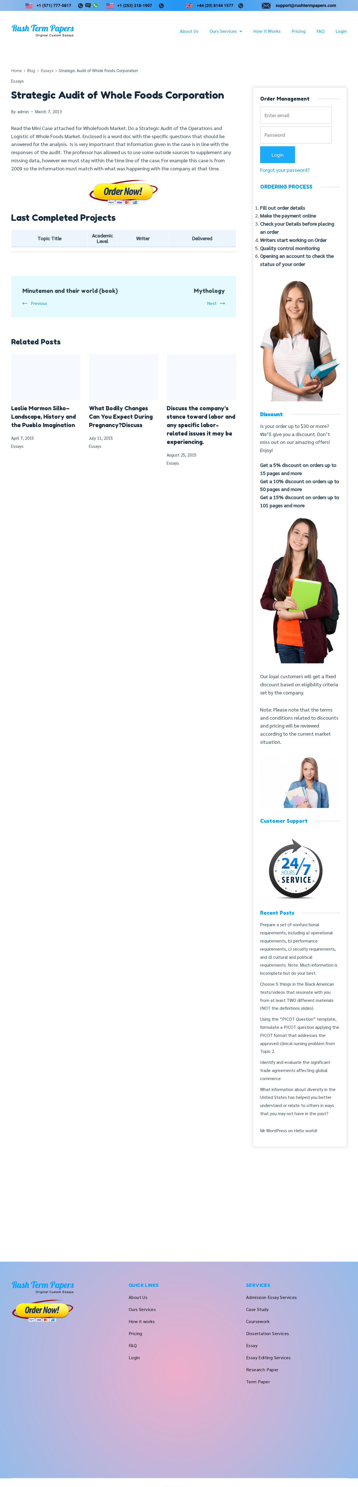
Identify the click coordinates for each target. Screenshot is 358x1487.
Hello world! (305, 1130)
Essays (17, 81)
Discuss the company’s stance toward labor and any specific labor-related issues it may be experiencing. (201, 425)
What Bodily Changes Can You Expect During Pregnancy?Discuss (121, 417)
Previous (39, 303)
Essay (251, 1345)
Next (211, 303)
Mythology (209, 291)
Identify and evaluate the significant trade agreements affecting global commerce (295, 1070)
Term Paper (258, 1381)
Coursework (258, 1321)
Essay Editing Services (268, 1357)
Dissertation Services (267, 1333)
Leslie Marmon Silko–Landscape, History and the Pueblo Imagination (43, 417)
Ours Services (223, 31)
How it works (267, 31)
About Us (189, 31)
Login (341, 31)
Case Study (257, 1309)
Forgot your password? (285, 169)
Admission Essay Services (271, 1297)
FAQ (320, 31)
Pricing (298, 31)
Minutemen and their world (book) (70, 291)
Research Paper (262, 1369)
